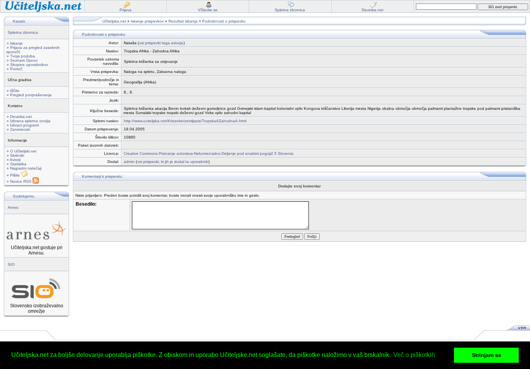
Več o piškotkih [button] (414, 355)
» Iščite (13, 90)
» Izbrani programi (23, 125)
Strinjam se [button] (486, 355)
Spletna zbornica (23, 32)
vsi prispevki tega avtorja (161, 43)
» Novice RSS (20, 181)
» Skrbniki (15, 155)
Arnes (13, 207)
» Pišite (14, 175)
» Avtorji (14, 160)
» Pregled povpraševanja (29, 95)
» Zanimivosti (18, 129)
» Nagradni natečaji (24, 168)
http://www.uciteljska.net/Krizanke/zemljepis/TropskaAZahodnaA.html (185, 121)
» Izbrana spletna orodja (28, 121)
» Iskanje (15, 43)
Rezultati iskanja (182, 21)
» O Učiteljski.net (21, 151)
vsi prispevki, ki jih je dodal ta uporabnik (172, 161)
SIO (11, 264)
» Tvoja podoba (21, 56)
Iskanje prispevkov (147, 21)
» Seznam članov (22, 60)
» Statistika (16, 164)
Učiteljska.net (114, 21)
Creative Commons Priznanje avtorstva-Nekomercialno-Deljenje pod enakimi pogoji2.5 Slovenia (208, 153)
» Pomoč (15, 69)
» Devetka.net (19, 116)
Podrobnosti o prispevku (224, 21)
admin (129, 161)
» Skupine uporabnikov (27, 64)
